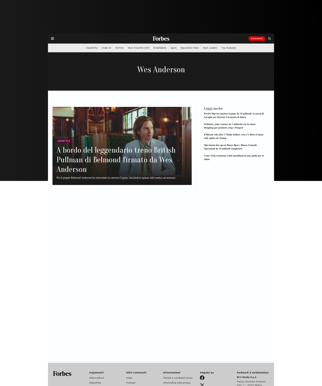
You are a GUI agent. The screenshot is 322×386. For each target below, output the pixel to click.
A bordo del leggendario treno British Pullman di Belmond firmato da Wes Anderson (116, 159)
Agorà (173, 48)
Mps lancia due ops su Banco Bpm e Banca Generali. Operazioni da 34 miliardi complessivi (230, 146)
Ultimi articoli (96, 377)
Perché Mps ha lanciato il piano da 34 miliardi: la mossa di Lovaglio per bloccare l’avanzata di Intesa (234, 115)
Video (129, 377)
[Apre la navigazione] (52, 38)
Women (119, 48)
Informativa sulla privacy (177, 382)
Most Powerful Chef (138, 48)
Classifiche (92, 48)
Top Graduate (228, 48)
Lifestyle (64, 141)
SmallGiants (159, 48)
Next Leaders (210, 48)
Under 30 (106, 48)
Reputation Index (189, 48)
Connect (256, 38)
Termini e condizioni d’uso (178, 377)
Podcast (131, 382)
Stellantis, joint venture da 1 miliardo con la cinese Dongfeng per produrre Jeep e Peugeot (230, 125)
